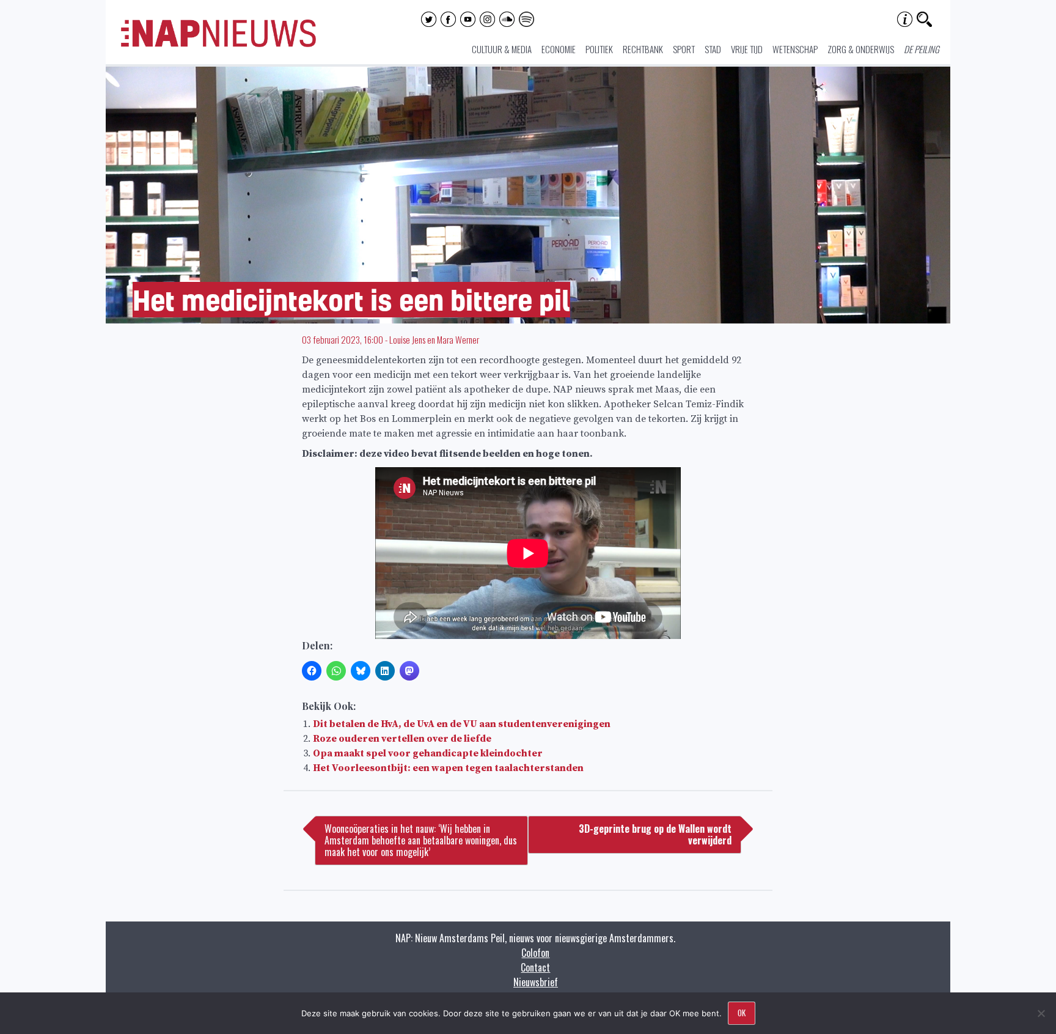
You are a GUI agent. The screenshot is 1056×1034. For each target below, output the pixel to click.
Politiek (599, 49)
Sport (684, 49)
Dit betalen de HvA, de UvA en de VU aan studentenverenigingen (461, 724)
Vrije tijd (747, 49)
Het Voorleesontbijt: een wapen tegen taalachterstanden (448, 768)
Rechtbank (643, 49)
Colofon (535, 952)
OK (742, 1012)
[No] (1041, 1013)
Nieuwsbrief (535, 982)
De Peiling (921, 49)
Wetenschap (795, 49)
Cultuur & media (502, 49)
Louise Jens (407, 339)
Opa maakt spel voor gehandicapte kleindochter (428, 753)
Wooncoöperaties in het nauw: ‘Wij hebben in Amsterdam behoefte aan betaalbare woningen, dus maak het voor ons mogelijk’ (420, 840)
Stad (713, 49)
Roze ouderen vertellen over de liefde (402, 739)
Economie (558, 49)
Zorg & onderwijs (860, 49)
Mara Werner (458, 339)
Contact (535, 967)
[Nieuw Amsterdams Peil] (218, 44)
